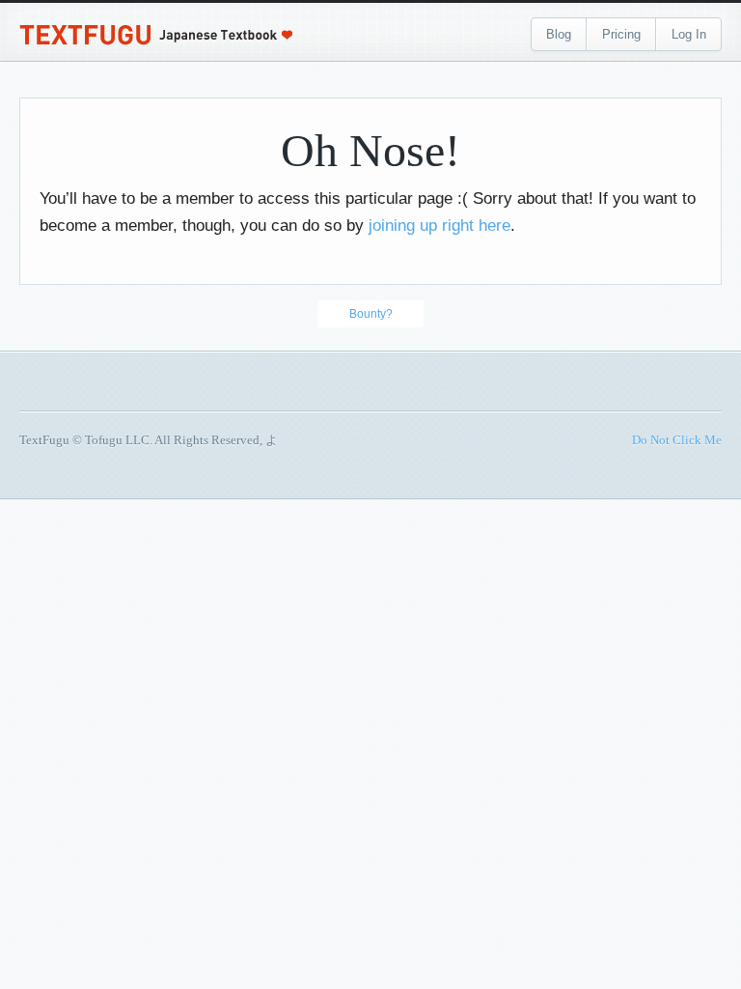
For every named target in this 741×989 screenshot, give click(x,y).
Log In (689, 34)
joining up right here (439, 225)
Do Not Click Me (677, 440)
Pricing (621, 34)
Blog (558, 34)
